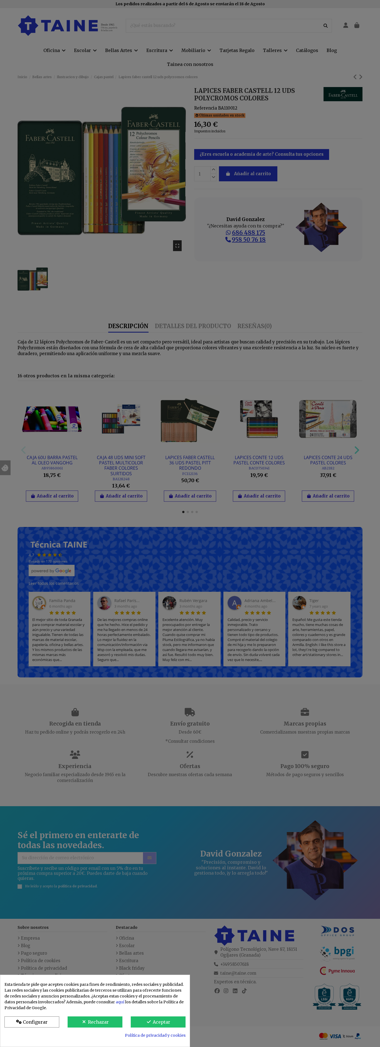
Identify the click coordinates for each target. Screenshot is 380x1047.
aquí (120, 1001)
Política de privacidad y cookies (155, 1035)
